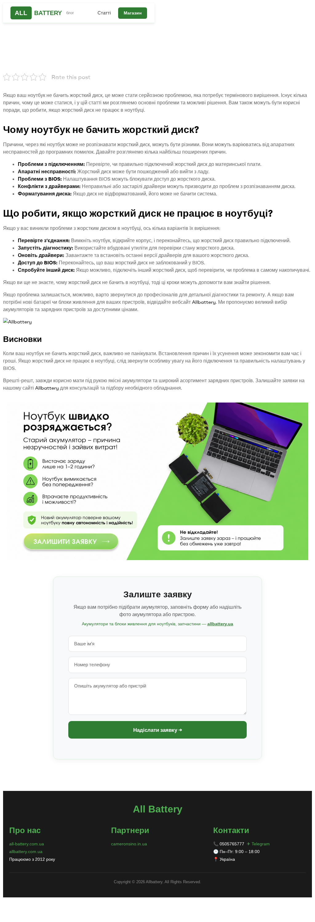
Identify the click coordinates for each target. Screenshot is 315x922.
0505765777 (232, 843)
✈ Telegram (258, 843)
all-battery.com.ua (26, 843)
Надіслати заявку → (157, 730)
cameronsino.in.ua (129, 843)
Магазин (133, 12)
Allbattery (204, 302)
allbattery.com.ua (25, 851)
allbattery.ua (220, 623)
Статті (104, 12)
